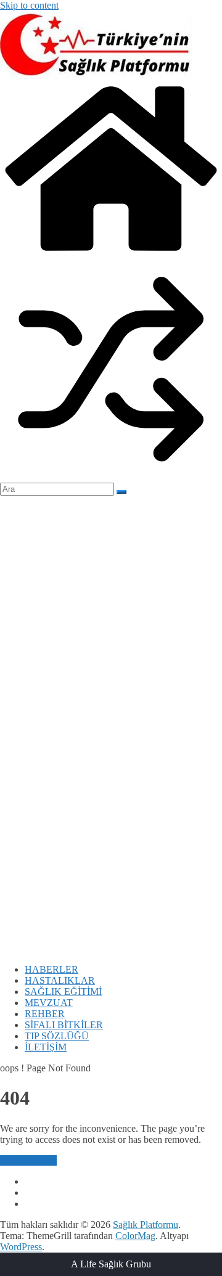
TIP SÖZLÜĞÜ (57, 1036)
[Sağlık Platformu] (111, 252)
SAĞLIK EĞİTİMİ (63, 991)
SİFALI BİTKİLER (64, 1025)
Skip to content (29, 5)
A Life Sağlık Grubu (111, 1264)
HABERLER (51, 969)
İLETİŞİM (46, 1047)
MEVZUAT (49, 1002)
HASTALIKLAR (60, 980)
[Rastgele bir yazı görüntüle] (111, 477)
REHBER (45, 1013)
